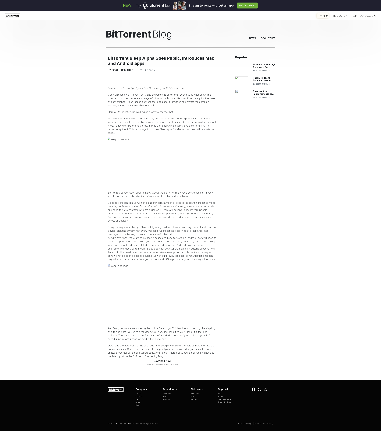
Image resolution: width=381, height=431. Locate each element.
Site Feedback (224, 399)
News (252, 38)
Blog (137, 405)
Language (366, 15)
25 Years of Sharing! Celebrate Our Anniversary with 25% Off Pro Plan (264, 65)
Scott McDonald (122, 70)
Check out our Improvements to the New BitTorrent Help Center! (263, 92)
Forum (220, 396)
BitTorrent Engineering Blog (148, 356)
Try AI (321, 15)
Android (166, 399)
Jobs (137, 402)
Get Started (247, 5)
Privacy (270, 423)
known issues (154, 237)
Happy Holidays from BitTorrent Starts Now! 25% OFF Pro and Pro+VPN (262, 79)
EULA (240, 423)
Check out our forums (139, 349)
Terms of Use (259, 423)
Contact (139, 396)
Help (353, 15)
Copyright (248, 423)
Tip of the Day (224, 402)
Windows (167, 393)
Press (137, 399)
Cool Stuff (268, 38)
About (138, 393)
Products (338, 15)
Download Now (162, 360)
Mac (165, 396)
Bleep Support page (143, 352)
